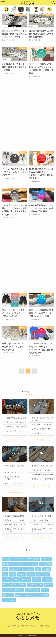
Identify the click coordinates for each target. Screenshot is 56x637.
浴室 (4, 569)
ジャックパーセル (18, 559)
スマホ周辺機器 (42, 595)
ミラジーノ (47, 579)
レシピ (46, 574)
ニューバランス (8, 600)
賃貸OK (13, 584)
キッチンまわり (27, 569)
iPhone (44, 590)
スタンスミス (28, 595)
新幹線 (31, 574)
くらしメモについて (11, 626)
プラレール (7, 579)
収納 (37, 569)
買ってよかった (8, 564)
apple (18, 595)
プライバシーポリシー (29, 626)
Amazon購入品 (45, 564)
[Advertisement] (28, 114)
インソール (46, 559)
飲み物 (12, 574)
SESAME (22, 574)
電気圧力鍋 (25, 579)
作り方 (22, 584)
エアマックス (8, 595)
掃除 (38, 574)
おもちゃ (36, 579)
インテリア (32, 584)
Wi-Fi (5, 584)
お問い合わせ (44, 626)
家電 (4, 574)
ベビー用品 (7, 590)
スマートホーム (31, 564)
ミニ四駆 (46, 569)
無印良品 (48, 584)
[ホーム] (28, 623)
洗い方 (5, 559)
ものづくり (19, 590)
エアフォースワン (32, 590)
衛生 (16, 579)
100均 (20, 564)
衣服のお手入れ (33, 559)
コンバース (14, 569)
